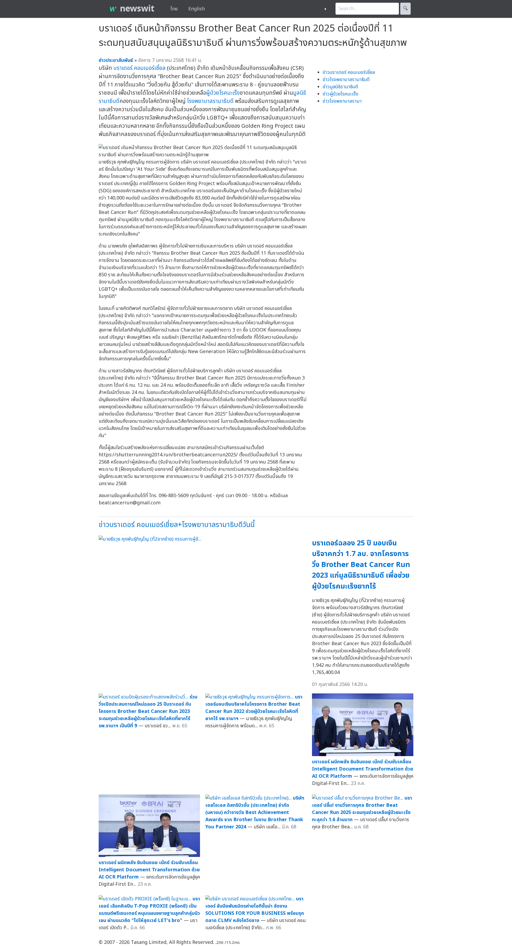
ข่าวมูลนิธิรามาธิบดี (340, 86)
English (196, 9)
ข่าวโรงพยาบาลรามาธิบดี (346, 79)
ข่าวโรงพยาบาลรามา (342, 101)
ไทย (174, 9)
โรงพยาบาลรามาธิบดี (210, 101)
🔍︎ (405, 8)
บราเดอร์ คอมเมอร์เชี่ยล (139, 68)
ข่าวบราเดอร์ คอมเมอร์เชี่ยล (349, 72)
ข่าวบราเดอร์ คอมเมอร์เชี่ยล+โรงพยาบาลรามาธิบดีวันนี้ (177, 524)
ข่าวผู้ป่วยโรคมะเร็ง (340, 94)
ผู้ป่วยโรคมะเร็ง (223, 93)
